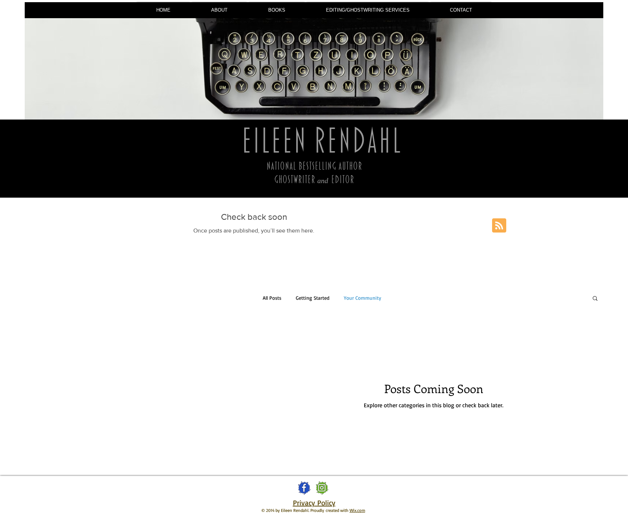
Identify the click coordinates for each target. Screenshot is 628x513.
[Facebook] (304, 488)
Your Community (362, 298)
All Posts (272, 298)
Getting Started (312, 298)
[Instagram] (322, 488)
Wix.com (357, 510)
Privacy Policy (314, 502)
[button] (277, 10)
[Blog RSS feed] (499, 225)
